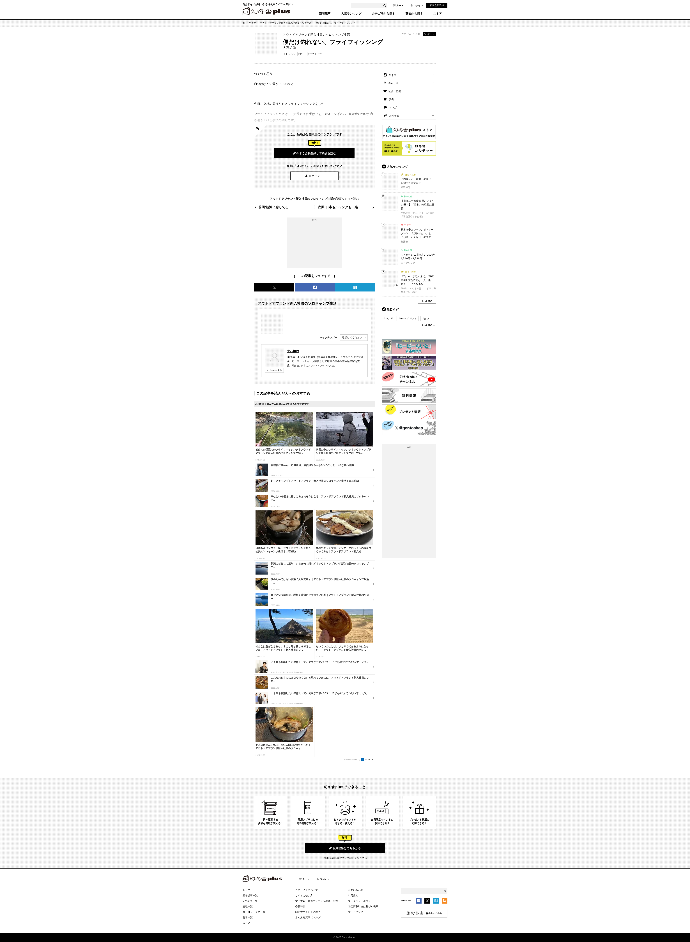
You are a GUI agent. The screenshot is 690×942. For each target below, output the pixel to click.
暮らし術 (393, 83)
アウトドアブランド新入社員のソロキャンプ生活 (285, 23)
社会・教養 (394, 91)
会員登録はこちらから (347, 848)
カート (399, 5)
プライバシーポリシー (360, 901)
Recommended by (352, 759)
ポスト (431, 34)
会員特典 (300, 906)
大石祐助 (293, 351)
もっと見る (427, 301)
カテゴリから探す (383, 13)
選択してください (352, 337)
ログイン (418, 5)
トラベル (290, 54)
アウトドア (316, 54)
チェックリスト (408, 318)
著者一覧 (248, 917)
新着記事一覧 (250, 895)
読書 (391, 99)
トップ (246, 890)
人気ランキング (351, 13)
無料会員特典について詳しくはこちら (345, 858)
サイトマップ (355, 911)
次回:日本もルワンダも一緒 (338, 207)
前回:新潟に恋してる (273, 207)
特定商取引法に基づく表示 (363, 906)
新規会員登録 (437, 5)
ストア (437, 13)
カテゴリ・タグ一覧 (254, 911)
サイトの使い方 (304, 895)
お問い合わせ (355, 890)
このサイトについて (306, 890)
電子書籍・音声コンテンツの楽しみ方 (316, 901)
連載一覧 (248, 906)
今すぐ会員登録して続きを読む (316, 153)
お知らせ (394, 115)
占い (426, 318)
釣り (302, 54)
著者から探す (414, 13)
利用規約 (353, 895)
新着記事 (325, 13)
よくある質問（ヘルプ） (309, 917)
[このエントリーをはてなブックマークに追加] (436, 901)
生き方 (252, 23)
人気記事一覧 (250, 901)
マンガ (393, 107)
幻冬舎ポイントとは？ (307, 911)
